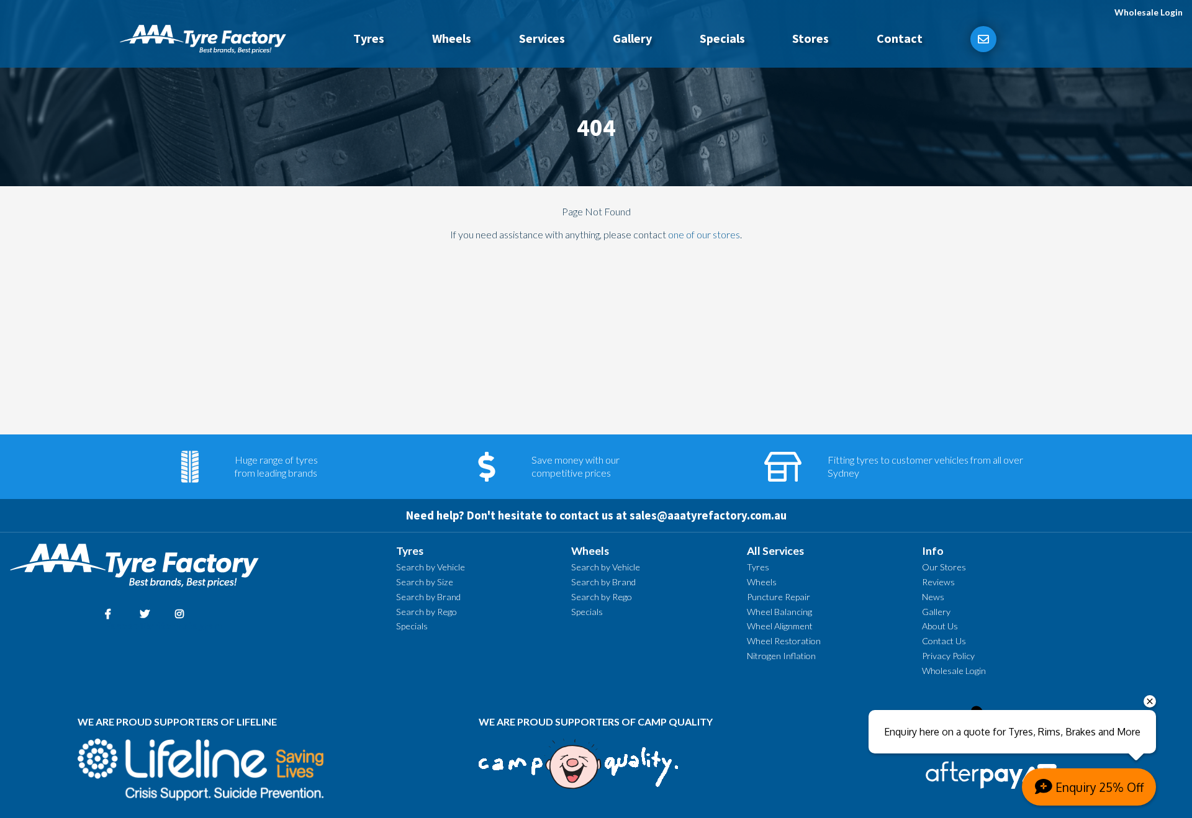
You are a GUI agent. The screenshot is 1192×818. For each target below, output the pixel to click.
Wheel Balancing (779, 611)
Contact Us (944, 641)
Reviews (938, 582)
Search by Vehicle (430, 567)
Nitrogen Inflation (781, 655)
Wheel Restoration (784, 641)
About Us (940, 626)
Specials (722, 38)
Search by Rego (426, 611)
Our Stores (944, 567)
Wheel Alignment (780, 626)
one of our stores (704, 234)
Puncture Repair (778, 596)
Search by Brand (428, 596)
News (933, 596)
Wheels (451, 38)
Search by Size (424, 582)
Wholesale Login (1148, 12)
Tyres (368, 38)
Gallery (632, 38)
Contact (900, 38)
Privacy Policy (948, 655)
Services (542, 38)
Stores (810, 38)
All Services (775, 550)
